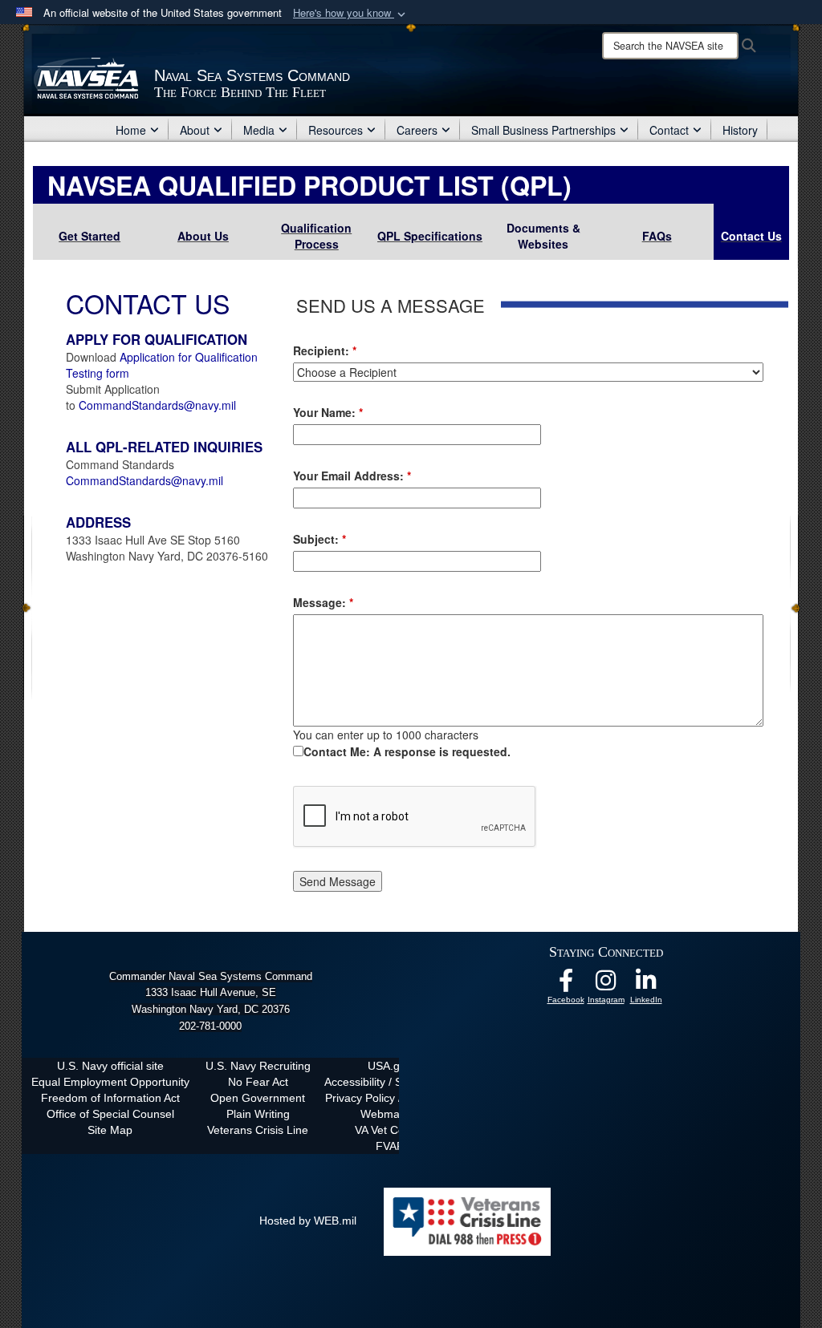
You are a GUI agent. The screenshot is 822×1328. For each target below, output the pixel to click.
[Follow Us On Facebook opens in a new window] (566, 984)
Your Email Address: (352, 476)
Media (259, 130)
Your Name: (328, 412)
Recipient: (324, 350)
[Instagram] (606, 984)
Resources (335, 130)
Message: (323, 602)
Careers (417, 130)
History (740, 130)
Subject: (319, 539)
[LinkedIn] (646, 984)
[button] (351, 13)
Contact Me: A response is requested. (407, 751)
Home (131, 130)
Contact (669, 130)
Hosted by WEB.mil (307, 1220)
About (195, 130)
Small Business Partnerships (543, 130)
